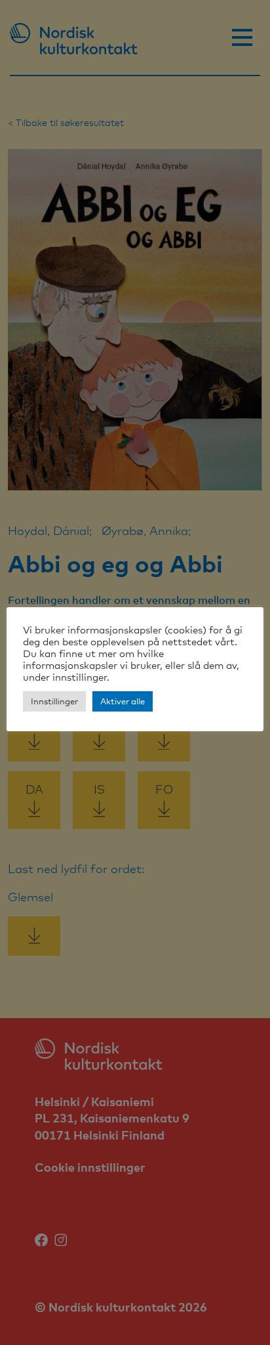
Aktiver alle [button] (122, 701)
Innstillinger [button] (54, 701)
